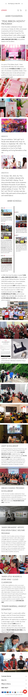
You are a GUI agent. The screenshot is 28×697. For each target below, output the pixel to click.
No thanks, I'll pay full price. (5, 357)
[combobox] (1, 348)
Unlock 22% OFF (6, 356)
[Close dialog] (27, 339)
